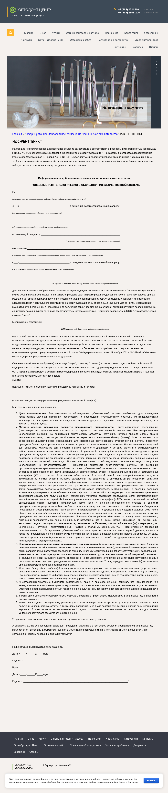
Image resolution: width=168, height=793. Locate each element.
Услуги (42, 738)
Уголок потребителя (117, 745)
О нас (31, 738)
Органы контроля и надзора (67, 738)
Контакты (147, 738)
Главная (17, 134)
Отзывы (33, 751)
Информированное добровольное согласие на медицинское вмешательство (71, 134)
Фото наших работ (54, 745)
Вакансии (19, 751)
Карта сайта (112, 738)
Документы (139, 745)
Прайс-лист (94, 738)
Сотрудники (131, 738)
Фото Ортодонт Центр (26, 745)
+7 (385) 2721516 (128, 9)
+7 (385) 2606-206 (129, 12)
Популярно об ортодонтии (85, 745)
